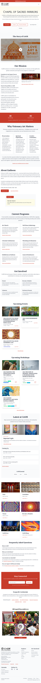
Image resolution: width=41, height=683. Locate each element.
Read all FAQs (20, 568)
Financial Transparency (8, 561)
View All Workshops (20, 410)
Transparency (30, 678)
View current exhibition (6, 263)
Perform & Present (34, 653)
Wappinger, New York (36, 679)
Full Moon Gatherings (7, 346)
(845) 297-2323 (3, 658)
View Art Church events (6, 235)
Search (22, 658)
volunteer (17, 565)
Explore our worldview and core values (20, 163)
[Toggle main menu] (39, 4)
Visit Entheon (7, 24)
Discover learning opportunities (28, 263)
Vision (22, 655)
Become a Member (22, 24)
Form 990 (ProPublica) (24, 599)
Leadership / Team (18, 601)
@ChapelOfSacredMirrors (20, 609)
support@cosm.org (4, 659)
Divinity (25, 474)
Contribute (25, 678)
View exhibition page (7, 443)
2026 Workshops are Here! (20, 1)
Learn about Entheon (14, 190)
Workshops (5, 381)
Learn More (16, 325)
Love (20, 474)
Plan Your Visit (4, 190)
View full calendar (5, 466)
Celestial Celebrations (5, 670)
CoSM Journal (23, 653)
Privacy (37, 678)
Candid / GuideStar (15, 599)
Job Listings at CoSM (34, 655)
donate (6, 565)
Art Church (3, 669)
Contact (24, 601)
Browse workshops (26, 249)
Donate (14, 24)
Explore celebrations (6, 249)
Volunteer (20, 28)
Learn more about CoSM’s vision (27, 84)
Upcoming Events (33, 24)
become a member (11, 565)
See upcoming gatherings (27, 235)
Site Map (22, 656)
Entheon (15, 474)
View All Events (20, 350)
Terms (34, 678)
